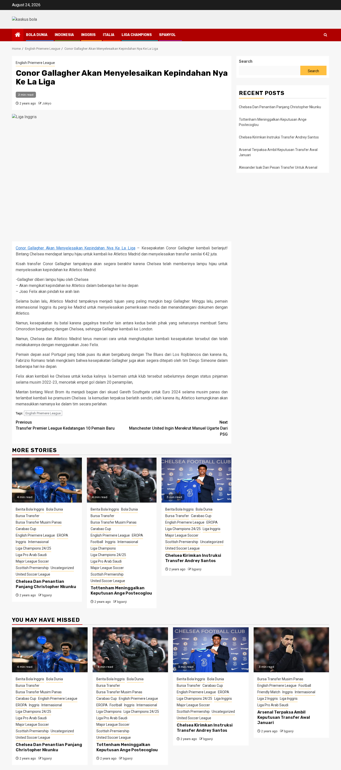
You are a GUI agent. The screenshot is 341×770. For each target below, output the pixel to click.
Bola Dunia (36, 35)
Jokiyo (46, 103)
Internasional (38, 542)
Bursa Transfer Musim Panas (39, 522)
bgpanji (47, 595)
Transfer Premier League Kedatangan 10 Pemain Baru (65, 425)
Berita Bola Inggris (30, 509)
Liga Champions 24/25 (33, 548)
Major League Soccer (32, 561)
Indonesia (64, 35)
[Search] (325, 35)
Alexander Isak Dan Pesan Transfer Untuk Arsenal (278, 167)
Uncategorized (62, 568)
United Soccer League (33, 574)
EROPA (62, 535)
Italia (108, 35)
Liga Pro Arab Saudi (31, 555)
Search (245, 61)
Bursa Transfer (27, 516)
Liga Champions (137, 35)
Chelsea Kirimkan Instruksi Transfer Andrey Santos (193, 558)
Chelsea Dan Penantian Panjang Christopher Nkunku (46, 584)
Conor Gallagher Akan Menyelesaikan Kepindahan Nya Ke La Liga (75, 248)
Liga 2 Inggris (267, 699)
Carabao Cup (26, 529)
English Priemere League (35, 63)
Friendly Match (268, 692)
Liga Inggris (211, 529)
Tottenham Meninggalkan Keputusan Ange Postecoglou (121, 591)
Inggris (88, 35)
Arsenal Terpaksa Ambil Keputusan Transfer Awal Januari (283, 717)
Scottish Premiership (32, 568)
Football (97, 542)
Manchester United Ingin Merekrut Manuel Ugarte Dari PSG (178, 428)
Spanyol (167, 35)
